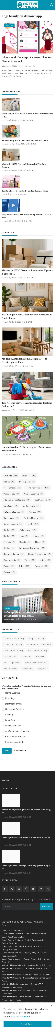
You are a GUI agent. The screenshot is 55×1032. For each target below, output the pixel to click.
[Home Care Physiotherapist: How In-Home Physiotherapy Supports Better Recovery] (11, 800)
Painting (9, 714)
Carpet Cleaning (33, 494)
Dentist (9, 530)
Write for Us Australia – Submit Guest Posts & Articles (26, 965)
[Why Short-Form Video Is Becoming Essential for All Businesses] (11, 205)
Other (24, 566)
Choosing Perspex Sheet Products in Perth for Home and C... (26, 839)
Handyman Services (14, 709)
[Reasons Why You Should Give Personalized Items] (11, 131)
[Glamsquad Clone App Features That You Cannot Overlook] (27, 37)
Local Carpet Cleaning (13, 650)
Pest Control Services (15, 736)
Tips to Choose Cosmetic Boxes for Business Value (25, 191)
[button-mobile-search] (51, 5)
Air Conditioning (33, 518)
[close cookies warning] (51, 1005)
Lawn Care (10, 720)
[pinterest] (26, 889)
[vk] (41, 889)
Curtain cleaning (12, 524)
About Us (6, 930)
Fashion (9, 572)
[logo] (27, 4)
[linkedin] (33, 889)
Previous (7, 605)
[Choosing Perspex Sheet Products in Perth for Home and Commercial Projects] (11, 828)
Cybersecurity (11, 560)
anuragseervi (7, 410)
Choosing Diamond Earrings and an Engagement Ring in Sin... (26, 867)
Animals (9, 542)
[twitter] (12, 889)
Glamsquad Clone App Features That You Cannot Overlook (27, 59)
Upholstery (10, 506)
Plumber (34, 512)
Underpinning (30, 506)
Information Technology (31, 548)
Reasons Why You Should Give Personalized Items (25, 140)
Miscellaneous (12, 488)
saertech (5, 120)
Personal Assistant (14, 742)
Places (8, 566)
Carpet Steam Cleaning (14, 638)
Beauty (24, 542)
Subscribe (46, 906)
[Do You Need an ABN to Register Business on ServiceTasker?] (27, 430)
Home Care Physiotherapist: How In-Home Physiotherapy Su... (26, 811)
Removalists (11, 518)
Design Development (39, 554)
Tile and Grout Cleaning (16, 500)
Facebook (41, 566)
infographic (43, 668)
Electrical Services (13, 703)
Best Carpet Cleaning (37, 650)
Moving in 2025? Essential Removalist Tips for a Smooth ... (24, 165)
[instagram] (19, 889)
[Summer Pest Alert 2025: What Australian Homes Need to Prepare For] (11, 104)
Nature (45, 560)
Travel (29, 560)
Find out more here (20, 1016)
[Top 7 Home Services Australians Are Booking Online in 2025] (27, 386)
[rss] (48, 889)
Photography (26, 482)
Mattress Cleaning (13, 512)
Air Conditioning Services (17, 731)
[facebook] (5, 889)
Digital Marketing (13, 554)
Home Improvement (37, 488)
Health (32, 524)
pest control (27, 668)
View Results (20, 750)
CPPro (4, 194)
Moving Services (13, 725)
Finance (38, 536)
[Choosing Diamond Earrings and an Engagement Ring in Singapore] (11, 856)
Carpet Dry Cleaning (13, 644)
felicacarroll (6, 66)
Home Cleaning (12, 693)
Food (23, 536)
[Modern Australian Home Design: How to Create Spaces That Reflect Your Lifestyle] (27, 341)
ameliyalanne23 (10, 619)
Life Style (10, 475)
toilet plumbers (10, 668)
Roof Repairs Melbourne (36, 662)
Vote (7, 750)
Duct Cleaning (42, 500)
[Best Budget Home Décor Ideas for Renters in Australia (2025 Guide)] (27, 297)
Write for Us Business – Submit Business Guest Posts (26, 974)
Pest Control (11, 494)
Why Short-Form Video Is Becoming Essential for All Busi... (26, 216)
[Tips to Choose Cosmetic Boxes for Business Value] (11, 181)
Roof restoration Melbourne (39, 644)
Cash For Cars (10, 656)
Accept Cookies (28, 1024)
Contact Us (18, 930)
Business (28, 475)
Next (48, 605)
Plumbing (9, 698)
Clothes (8, 548)
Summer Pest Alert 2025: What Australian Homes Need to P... (27, 115)
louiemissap (7, 144)
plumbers (16, 662)
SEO (5, 662)
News (39, 542)
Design (9, 482)
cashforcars (26, 656)
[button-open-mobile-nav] (3, 5)
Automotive (27, 530)
